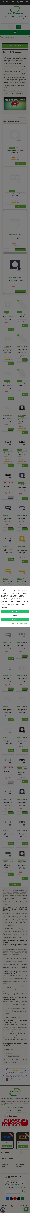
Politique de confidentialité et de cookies (20, 623)
